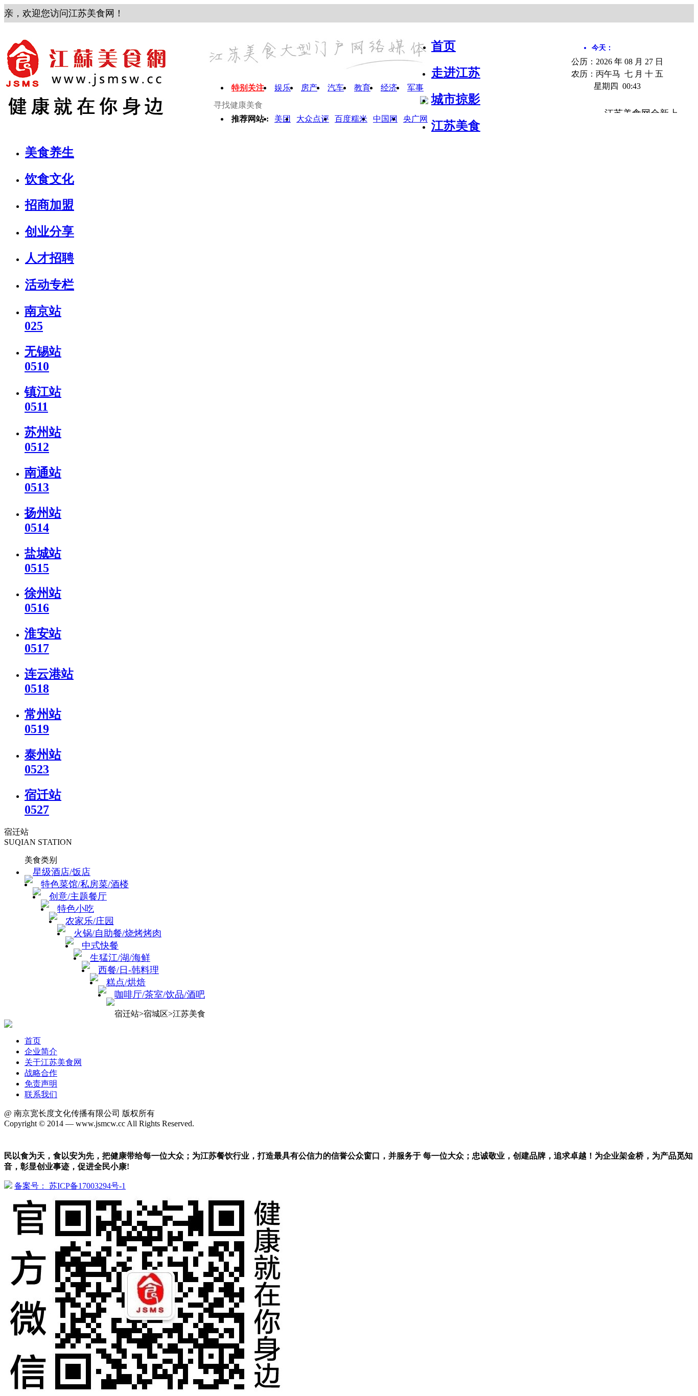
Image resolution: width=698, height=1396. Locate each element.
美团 (282, 118)
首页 (33, 1040)
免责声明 (41, 1083)
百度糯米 (351, 118)
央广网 (415, 118)
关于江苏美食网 (53, 1062)
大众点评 (312, 118)
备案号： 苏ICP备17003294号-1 (70, 1185)
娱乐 (282, 87)
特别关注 (247, 87)
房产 (309, 87)
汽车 (336, 87)
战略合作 (41, 1073)
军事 (415, 87)
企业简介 (41, 1051)
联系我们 (41, 1094)
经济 (389, 87)
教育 (362, 87)
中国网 (385, 118)
